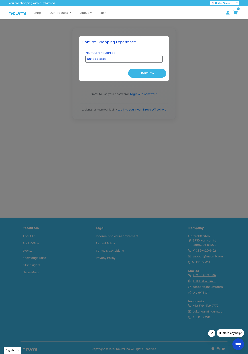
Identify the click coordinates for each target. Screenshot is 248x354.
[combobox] (12, 350)
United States (222, 3)
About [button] (85, 13)
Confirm (147, 73)
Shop (37, 13)
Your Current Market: (100, 53)
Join (103, 13)
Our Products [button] (59, 13)
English (10, 350)
